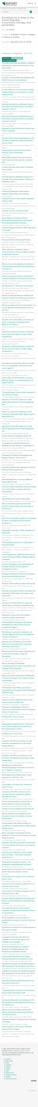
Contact (8, 1059)
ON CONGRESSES (9, 60)
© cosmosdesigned (31, 1090)
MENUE (30, 3)
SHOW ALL (6, 58)
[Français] (3, 1)
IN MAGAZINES (17, 58)
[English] (1, 1)
